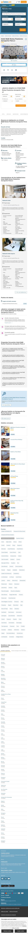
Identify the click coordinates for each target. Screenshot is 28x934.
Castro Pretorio (13, 552)
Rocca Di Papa (4, 608)
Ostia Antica (4, 587)
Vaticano (23, 629)
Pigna (16, 587)
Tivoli (20, 619)
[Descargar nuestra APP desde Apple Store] (11, 885)
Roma (11, 608)
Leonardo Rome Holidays (16, 439)
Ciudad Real (3, 702)
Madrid (2, 753)
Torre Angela (18, 622)
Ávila (2, 670)
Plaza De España (5, 591)
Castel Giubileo (5, 552)
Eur (18, 562)
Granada (3, 722)
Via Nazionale (4, 636)
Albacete (3, 658)
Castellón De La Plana (6, 694)
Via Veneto (11, 636)
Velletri (3, 633)
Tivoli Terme (4, 622)
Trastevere (12, 626)
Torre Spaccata (5, 626)
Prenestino (4, 605)
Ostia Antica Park (14, 512)
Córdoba (3, 706)
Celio (19, 552)
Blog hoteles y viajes (6, 870)
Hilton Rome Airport (15, 488)
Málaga (2, 757)
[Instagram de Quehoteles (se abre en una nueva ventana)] (5, 878)
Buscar (23, 29)
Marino (8, 580)
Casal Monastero (11, 548)
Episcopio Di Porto (5, 562)
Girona (2, 717)
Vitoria (2, 833)
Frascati (3, 570)
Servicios (9, 114)
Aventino (8, 545)
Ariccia (15, 541)
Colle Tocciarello (5, 559)
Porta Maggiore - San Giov (7, 601)
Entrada (5, 16)
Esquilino (13, 562)
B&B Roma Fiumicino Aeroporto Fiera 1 (17, 428)
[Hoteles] (6, 2)
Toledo (2, 821)
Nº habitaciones (5, 22)
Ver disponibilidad (20, 105)
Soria (2, 809)
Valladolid (3, 829)
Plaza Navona (4, 594)
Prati (22, 601)
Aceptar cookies (20, 931)
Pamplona (3, 777)
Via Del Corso (19, 633)
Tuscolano (4, 629)
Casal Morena (19, 548)
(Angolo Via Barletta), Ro (6, 531)
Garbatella (15, 570)
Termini (3, 619)
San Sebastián (4, 789)
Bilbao (2, 682)
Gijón (2, 714)
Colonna (18, 559)
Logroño (3, 745)
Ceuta (2, 698)
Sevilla (2, 805)
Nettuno (10, 584)
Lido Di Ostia (18, 577)
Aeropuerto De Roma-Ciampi (19, 531)
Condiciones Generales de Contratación (8, 914)
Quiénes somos (5, 853)
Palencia (3, 773)
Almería (2, 666)
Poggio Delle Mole (13, 594)
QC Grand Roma (14, 476)
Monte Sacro (14, 580)
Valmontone (16, 629)
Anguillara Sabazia (20, 538)
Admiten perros (6, 418)
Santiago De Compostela (6, 797)
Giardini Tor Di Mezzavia (6, 573)
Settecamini (19, 615)
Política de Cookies (4, 911)
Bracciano (4, 548)
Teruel (2, 817)
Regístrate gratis (8, 322)
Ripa (21, 605)
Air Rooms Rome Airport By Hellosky (16, 501)
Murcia (2, 761)
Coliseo (19, 555)
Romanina (17, 608)
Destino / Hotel (5, 11)
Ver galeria (14, 60)
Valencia (3, 825)
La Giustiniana (4, 577)
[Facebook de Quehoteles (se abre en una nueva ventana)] (2, 878)
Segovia (2, 801)
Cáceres (3, 686)
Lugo (2, 749)
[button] (24, 2)
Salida (18, 16)
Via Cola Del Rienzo (11, 633)
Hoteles (2, 35)
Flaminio (11, 566)
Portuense (16, 601)
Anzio (3, 541)
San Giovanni (11, 612)
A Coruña (3, 654)
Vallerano (10, 629)
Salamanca (3, 785)
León (2, 737)
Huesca (2, 729)
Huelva (2, 725)
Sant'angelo (4, 615)
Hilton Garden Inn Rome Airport (17, 464)
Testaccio (9, 619)
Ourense (3, 765)
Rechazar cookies (7, 931)
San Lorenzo (18, 612)
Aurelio (3, 545)
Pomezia (21, 594)
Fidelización (4, 861)
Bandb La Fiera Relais (15, 451)
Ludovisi (3, 580)
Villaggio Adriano (19, 636)
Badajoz (2, 674)
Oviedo (2, 769)
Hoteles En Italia (8, 35)
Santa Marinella (12, 615)
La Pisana (12, 577)
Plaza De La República (15, 591)
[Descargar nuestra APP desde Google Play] (4, 885)
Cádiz (2, 690)
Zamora (2, 837)
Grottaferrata (16, 573)
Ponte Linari (4, 598)
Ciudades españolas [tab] (5, 650)
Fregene (8, 570)
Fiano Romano (4, 566)
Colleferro (12, 559)
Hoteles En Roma (15, 35)
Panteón (10, 587)
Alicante (2, 662)
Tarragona (3, 813)
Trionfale (22, 626)
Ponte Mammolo (12, 598)
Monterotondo (22, 580)
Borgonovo (19, 545)
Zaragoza (3, 840)
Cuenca (2, 710)
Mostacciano (4, 584)
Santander (3, 793)
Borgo (14, 545)
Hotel (3, 114)
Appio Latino (8, 541)
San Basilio (4, 612)
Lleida (2, 741)
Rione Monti (15, 605)
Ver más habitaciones (21, 292)
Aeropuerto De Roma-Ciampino (8, 534)
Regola (9, 605)
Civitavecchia (13, 555)
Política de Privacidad (13, 911)
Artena (20, 541)
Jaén (2, 733)
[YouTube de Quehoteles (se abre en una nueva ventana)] (8, 878)
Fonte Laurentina (18, 566)
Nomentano (17, 584)
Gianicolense (21, 570)
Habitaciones (15, 114)
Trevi (18, 626)
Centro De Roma (5, 555)
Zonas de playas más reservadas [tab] (18, 650)
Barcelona (3, 678)
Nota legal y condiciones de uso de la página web (10, 908)
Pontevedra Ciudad (5, 781)
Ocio (10, 5)
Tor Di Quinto (11, 622)
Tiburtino (15, 619)
